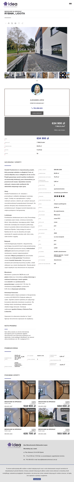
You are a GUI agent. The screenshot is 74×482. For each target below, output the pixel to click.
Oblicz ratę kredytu (59, 130)
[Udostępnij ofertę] (22, 23)
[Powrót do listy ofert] (6, 23)
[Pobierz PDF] (12, 23)
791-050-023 (38, 108)
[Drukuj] (9, 23)
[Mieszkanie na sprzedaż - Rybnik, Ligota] (20, 394)
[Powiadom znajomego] (15, 23)
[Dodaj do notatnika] (19, 23)
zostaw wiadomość (37, 113)
